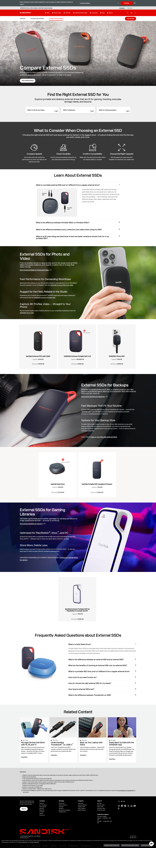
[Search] (135, 13)
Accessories (94, 12)
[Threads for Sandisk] (118, 809)
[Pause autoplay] (154, 84)
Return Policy (100, 806)
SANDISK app (86, 412)
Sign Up (24, 809)
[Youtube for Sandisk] (135, 806)
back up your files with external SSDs (104, 437)
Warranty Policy (101, 805)
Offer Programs (81, 808)
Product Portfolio (63, 805)
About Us (41, 803)
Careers (41, 813)
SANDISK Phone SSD (27, 313)
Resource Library (101, 808)
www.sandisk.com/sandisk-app (126, 790)
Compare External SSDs (56, 18)
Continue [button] (126, 3)
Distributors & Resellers (64, 810)
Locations (41, 811)
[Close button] (134, 3)
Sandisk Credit (81, 806)
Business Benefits (82, 805)
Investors (41, 808)
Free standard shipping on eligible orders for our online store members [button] (38, 8)
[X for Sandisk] (128, 806)
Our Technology (43, 805)
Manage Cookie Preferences (112, 845)
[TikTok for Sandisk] (125, 806)
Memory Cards (57, 12)
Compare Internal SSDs (37, 18)
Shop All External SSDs (27, 80)
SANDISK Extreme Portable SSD (44, 298)
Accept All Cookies (146, 845)
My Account (62, 803)
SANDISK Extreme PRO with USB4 (61, 285)
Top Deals (61, 806)
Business (130, 8)
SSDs (48, 12)
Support (111, 12)
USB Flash (68, 12)
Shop (103, 12)
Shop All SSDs (130, 18)
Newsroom (42, 810)
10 (91, 411)
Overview (22, 18)
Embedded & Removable (81, 12)
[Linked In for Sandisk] (131, 806)
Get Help (99, 803)
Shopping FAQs (62, 811)
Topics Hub (80, 803)
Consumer (122, 8)
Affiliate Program (82, 810)
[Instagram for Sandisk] (119, 806)
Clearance (61, 808)
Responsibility (42, 806)
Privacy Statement (22, 842)
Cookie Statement (34, 842)
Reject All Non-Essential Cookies (130, 845)
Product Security (101, 810)
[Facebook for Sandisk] (122, 806)
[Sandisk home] (26, 12)
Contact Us (42, 815)
